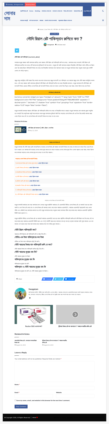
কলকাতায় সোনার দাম (46, 11)
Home (31, 11)
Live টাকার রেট (87, 11)
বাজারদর (41, 20)
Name (17, 384)
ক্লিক (16, 150)
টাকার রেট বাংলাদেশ (68, 11)
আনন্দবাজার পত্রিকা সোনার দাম (65, 20)
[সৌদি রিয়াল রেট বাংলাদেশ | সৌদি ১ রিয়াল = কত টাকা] (20, 129)
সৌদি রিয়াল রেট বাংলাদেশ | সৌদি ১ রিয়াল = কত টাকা (40, 128)
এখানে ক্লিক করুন (43, 163)
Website (59, 392)
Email (17, 392)
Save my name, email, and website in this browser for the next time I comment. (43, 400)
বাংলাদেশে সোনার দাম (57, 11)
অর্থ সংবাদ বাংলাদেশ (33, 20)
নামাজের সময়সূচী (24, 20)
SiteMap (37, 11)
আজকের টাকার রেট (78, 11)
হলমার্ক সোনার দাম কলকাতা (51, 20)
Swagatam (50, 44)
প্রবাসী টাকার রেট (24, 11)
